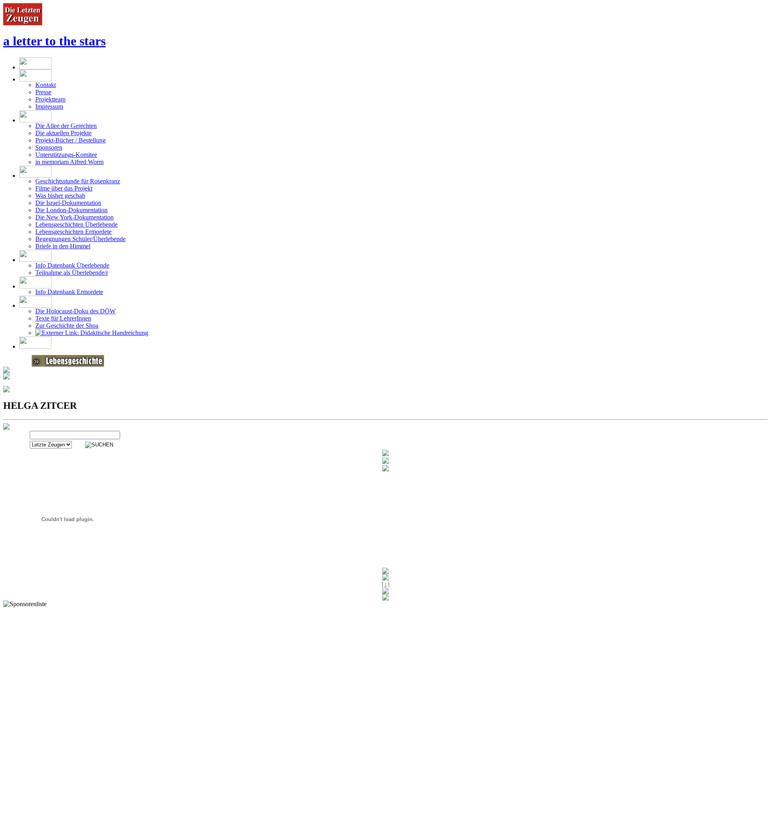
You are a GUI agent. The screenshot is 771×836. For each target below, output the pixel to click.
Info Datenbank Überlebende (72, 265)
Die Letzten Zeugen (80, 832)
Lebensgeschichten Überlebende (76, 224)
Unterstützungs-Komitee (66, 154)
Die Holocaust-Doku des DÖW (75, 311)
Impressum (49, 106)
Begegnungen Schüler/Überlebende (80, 238)
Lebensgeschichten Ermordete (73, 231)
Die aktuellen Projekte (63, 133)
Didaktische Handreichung (113, 332)
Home (40, 832)
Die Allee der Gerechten (66, 125)
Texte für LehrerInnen (63, 318)
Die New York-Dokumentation (74, 217)
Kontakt (45, 84)
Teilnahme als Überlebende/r (71, 272)
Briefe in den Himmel (62, 246)
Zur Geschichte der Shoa (66, 325)
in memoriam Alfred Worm (69, 161)
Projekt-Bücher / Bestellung (70, 140)
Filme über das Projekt (63, 188)
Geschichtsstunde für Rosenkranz (77, 181)
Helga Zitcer (128, 832)
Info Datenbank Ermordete (69, 291)
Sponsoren (48, 147)
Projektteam (50, 99)
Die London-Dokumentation (71, 210)
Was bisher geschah (60, 195)
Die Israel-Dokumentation (68, 202)
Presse (43, 92)
